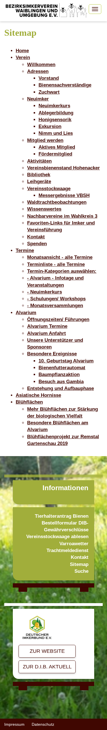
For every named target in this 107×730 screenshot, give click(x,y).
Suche (81, 571)
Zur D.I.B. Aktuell (47, 667)
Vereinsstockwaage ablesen (57, 536)
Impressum (14, 724)
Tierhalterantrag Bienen (61, 516)
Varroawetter (73, 543)
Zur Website (47, 651)
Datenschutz (43, 724)
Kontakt (79, 557)
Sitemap (79, 564)
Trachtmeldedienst (67, 550)
